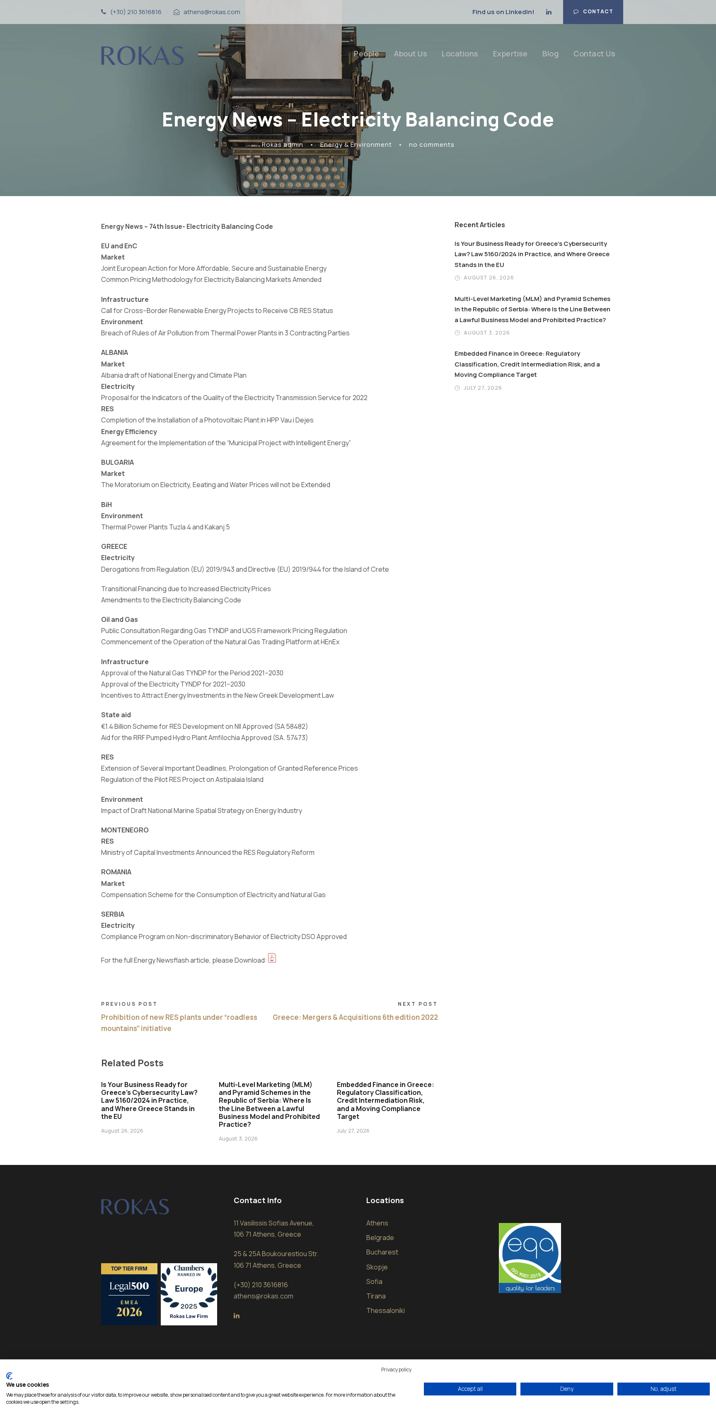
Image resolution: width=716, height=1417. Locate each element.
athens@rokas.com (212, 11)
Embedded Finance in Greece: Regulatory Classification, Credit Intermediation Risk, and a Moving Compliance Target (385, 1100)
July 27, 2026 (353, 1130)
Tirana (376, 1296)
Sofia (374, 1281)
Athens (377, 1223)
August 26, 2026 (122, 1130)
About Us (410, 53)
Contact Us (594, 53)
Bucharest (382, 1252)
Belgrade (380, 1237)
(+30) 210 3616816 (136, 11)
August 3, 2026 (238, 1138)
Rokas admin (282, 144)
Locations (460, 53)
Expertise (510, 53)
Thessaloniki (385, 1310)
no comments (432, 144)
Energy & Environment (356, 144)
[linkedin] (549, 11)
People (366, 53)
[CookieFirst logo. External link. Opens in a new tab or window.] (9, 1376)
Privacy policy (396, 1369)
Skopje (377, 1266)
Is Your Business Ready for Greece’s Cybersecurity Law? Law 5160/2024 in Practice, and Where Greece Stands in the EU (149, 1100)
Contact (598, 11)
